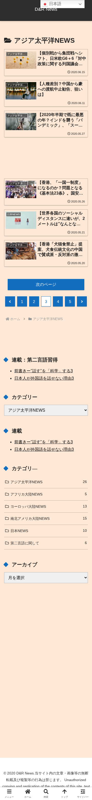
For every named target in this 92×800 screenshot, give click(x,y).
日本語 (54, 4)
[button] (82, 675)
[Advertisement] (46, 154)
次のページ (46, 284)
